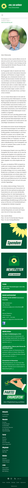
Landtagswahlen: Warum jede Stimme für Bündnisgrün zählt (14, 347)
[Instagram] (11, 479)
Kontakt (8, 482)
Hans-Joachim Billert (6, 22)
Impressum (23, 482)
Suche (17, 482)
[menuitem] (3, 482)
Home (3, 482)
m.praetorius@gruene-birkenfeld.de (11, 319)
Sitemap (13, 482)
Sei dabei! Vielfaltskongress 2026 (11, 334)
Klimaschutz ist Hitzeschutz (10, 360)
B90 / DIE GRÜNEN (15, 5)
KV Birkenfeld (5, 19)
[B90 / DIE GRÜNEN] (4, 6)
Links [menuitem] (18, 478)
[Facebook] (8, 479)
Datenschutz (14, 486)
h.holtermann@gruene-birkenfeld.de (12, 307)
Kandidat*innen (5, 20)
